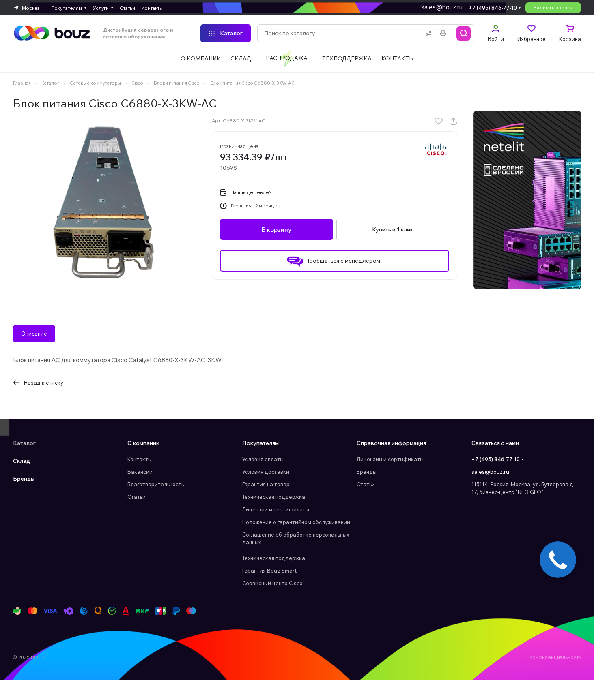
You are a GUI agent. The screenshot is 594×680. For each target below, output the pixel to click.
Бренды (23, 478)
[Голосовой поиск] (445, 33)
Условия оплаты (263, 459)
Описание (34, 333)
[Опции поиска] (427, 33)
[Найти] (464, 33)
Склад (21, 460)
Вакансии (140, 471)
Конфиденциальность (555, 657)
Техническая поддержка (273, 497)
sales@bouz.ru (442, 7)
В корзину (276, 229)
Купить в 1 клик (392, 229)
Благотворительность (155, 484)
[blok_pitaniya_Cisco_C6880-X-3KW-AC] (104, 202)
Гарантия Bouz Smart (269, 570)
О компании (143, 443)
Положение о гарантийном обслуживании (296, 522)
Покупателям (260, 443)
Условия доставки (265, 471)
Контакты (139, 459)
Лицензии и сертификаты (275, 509)
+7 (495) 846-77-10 (493, 7)
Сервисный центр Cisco (272, 583)
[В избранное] (439, 121)
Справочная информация (391, 443)
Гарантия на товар (266, 484)
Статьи (136, 497)
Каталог (24, 443)
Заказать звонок (553, 7)
